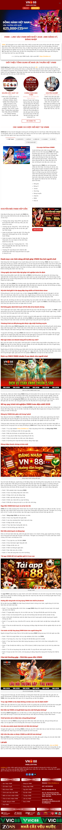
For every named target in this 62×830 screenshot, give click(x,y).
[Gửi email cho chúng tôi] (35, 774)
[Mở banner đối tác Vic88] (31, 820)
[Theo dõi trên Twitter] (32, 774)
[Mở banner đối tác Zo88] (31, 826)
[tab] (10, 139)
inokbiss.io (4, 767)
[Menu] (60, 3)
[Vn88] (31, 3)
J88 (36, 67)
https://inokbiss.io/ (45, 56)
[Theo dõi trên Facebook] (27, 774)
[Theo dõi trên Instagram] (29, 774)
